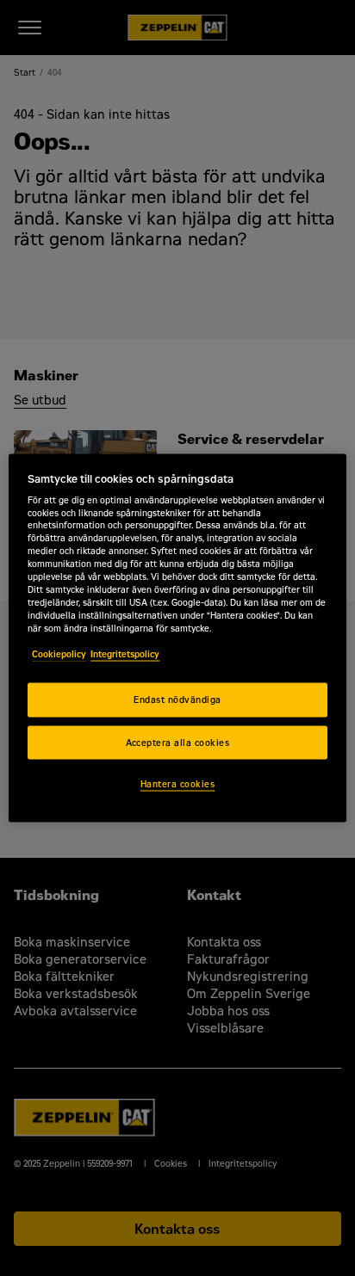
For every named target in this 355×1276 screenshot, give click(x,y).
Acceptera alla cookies (178, 742)
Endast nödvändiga (177, 699)
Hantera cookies (177, 784)
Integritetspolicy (124, 653)
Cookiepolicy (59, 653)
